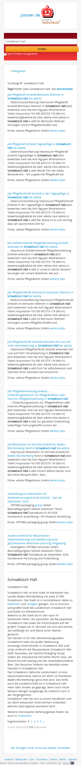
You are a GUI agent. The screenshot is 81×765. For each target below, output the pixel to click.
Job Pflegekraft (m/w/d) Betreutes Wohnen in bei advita (36, 96)
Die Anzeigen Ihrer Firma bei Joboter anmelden (40, 748)
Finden (42, 49)
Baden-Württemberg (21, 455)
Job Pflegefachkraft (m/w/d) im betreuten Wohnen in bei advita (40, 294)
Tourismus (41, 759)
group (38, 505)
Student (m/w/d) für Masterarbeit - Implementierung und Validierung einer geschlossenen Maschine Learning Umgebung (37, 539)
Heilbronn (14, 604)
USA (31, 759)
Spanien (72, 759)
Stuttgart (32, 604)
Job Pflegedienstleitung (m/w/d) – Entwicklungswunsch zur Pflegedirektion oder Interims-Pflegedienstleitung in (38, 394)
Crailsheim (24, 715)
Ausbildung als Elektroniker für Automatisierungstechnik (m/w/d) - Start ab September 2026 (35, 497)
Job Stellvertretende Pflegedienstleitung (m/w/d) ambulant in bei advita (38, 244)
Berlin (63, 759)
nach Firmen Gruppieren (22, 53)
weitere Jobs (57, 130)
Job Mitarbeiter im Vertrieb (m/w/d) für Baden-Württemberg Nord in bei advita (38, 446)
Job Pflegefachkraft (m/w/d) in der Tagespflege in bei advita (38, 195)
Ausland (9, 759)
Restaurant (21, 759)
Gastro (53, 759)
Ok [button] (72, 763)
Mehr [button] (66, 763)
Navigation (19, 71)
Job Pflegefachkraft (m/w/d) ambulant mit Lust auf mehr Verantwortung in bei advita (40, 343)
